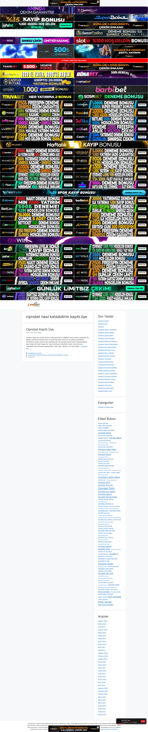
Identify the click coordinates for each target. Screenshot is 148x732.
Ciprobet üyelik (113, 585)
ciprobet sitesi (104, 549)
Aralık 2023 (102, 676)
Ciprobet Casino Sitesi (109, 477)
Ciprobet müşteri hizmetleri (105, 528)
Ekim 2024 (101, 647)
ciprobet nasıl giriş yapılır (105, 533)
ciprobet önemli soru (102, 585)
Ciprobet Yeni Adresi (105, 571)
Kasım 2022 (102, 714)
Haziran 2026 (102, 621)
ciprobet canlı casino (104, 463)
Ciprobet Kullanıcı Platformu (107, 341)
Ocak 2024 (102, 673)
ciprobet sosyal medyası (105, 551)
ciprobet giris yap (105, 485)
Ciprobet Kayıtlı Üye (40, 329)
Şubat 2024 (102, 670)
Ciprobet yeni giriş (105, 573)
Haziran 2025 (102, 630)
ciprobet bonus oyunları (103, 456)
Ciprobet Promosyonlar (34, 353)
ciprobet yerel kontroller (103, 576)
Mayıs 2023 (102, 697)
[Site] (37, 105)
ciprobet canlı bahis (103, 461)
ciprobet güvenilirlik (102, 501)
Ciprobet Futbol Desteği (106, 338)
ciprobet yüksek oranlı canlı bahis (105, 578)
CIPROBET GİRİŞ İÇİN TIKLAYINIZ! (74, 60)
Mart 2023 (101, 703)
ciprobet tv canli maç (105, 556)
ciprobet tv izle (104, 561)
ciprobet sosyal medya (116, 549)
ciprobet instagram (114, 506)
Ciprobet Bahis (115, 438)
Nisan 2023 (102, 700)
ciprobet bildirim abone (114, 452)
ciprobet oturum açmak (103, 535)
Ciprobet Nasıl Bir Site (106, 531)
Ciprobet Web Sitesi (113, 566)
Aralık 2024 (102, 641)
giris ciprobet (114, 589)
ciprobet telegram (103, 554)
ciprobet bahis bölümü (104, 440)
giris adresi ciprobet (103, 589)
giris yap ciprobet (115, 591)
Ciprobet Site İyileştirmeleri (107, 347)
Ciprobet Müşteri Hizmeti (106, 356)
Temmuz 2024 (103, 656)
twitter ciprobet (105, 602)
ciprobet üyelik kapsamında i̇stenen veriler (107, 587)
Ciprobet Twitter (105, 564)
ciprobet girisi (32, 355)
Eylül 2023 (101, 685)
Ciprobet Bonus (104, 454)
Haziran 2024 (102, 659)
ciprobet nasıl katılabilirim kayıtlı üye (58, 355)
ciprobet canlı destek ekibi (104, 468)
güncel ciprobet (102, 597)
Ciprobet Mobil (117, 519)
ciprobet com (102, 480)
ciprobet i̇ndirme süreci (103, 508)
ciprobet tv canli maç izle (107, 559)
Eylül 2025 (101, 627)
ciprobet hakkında (103, 506)
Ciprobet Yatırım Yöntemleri (107, 330)
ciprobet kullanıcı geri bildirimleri (105, 515)
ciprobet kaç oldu (104, 513)
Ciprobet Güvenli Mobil (106, 388)
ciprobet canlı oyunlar (116, 470)
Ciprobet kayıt (115, 511)
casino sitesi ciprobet (106, 430)
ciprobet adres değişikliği (105, 435)
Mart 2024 (101, 668)
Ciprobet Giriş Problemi (106, 353)
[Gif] (74, 144)
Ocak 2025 (101, 638)
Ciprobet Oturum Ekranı (106, 365)
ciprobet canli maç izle (105, 459)
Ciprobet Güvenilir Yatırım (106, 379)
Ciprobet (101, 327)
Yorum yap (31, 356)
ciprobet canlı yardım (104, 472)
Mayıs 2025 (102, 632)
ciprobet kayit (103, 511)
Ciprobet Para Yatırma (105, 537)
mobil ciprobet (103, 599)
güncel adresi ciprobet (105, 594)
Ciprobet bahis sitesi (107, 449)
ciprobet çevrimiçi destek (103, 580)
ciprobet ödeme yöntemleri (105, 582)
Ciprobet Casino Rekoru (106, 382)
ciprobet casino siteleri (103, 474)
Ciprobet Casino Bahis (105, 335)
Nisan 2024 (102, 665)
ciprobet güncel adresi (105, 499)
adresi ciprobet (103, 423)
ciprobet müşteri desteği (105, 526)
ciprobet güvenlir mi (105, 504)
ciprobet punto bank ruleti (103, 544)
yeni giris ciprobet (105, 604)
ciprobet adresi (103, 438)
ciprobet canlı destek (106, 466)
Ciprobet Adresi (103, 321)
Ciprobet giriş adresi (106, 491)
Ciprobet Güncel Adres (107, 497)
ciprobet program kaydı (103, 539)
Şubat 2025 (102, 635)
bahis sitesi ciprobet (105, 425)
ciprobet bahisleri (113, 442)
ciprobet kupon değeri (103, 517)
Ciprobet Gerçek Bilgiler (106, 332)
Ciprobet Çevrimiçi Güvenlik (107, 376)
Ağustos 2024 (103, 653)
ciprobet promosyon (105, 542)
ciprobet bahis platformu (103, 444)
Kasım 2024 (102, 644)
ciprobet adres (104, 433)
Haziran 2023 (102, 694)
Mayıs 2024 (102, 662)
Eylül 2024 (101, 650)
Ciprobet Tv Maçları (104, 359)
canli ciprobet (103, 428)
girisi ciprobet (104, 592)
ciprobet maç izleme (105, 519)
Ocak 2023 (102, 708)
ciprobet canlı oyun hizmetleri (104, 470)
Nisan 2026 (102, 624)
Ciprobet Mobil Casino (105, 362)
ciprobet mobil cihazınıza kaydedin (105, 521)
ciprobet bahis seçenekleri (105, 447)
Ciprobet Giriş (102, 324)
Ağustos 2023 (103, 688)
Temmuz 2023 (103, 691)
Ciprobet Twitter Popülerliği (107, 373)
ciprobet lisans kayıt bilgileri (115, 517)
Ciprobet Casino (115, 472)
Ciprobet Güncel (105, 494)
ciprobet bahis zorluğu (103, 452)
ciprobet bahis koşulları (103, 442)
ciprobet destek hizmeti (112, 480)
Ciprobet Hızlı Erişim (105, 385)
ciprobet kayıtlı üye (41, 355)
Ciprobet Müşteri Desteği (106, 370)
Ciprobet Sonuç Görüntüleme (108, 344)
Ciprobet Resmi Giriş (105, 391)
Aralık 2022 (102, 711)
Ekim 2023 (101, 682)
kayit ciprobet (114, 596)
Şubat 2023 (102, 706)
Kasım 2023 (102, 679)
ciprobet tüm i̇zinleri (102, 566)
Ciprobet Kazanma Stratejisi (107, 367)
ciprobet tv (113, 554)
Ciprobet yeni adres (105, 569)
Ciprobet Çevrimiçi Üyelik (106, 350)
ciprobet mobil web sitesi (103, 524)
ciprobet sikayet (105, 546)
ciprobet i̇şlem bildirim (114, 508)
